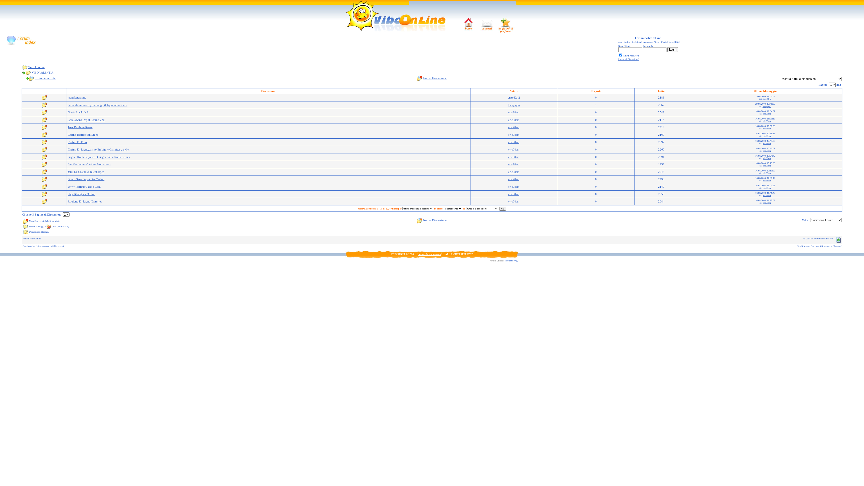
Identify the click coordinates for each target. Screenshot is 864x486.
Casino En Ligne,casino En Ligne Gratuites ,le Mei (99, 149)
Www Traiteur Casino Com (84, 186)
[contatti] (486, 24)
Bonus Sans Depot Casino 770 (86, 120)
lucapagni (514, 105)
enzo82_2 (514, 97)
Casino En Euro (77, 142)
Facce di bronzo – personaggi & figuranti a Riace (97, 105)
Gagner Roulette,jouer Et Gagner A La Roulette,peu (99, 157)
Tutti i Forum (36, 67)
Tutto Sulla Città (45, 78)
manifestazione (77, 97)
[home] (468, 24)
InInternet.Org (511, 260)
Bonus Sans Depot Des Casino (86, 179)
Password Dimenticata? (628, 59)
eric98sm (513, 112)
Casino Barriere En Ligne (83, 134)
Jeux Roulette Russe (80, 127)
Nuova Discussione (435, 78)
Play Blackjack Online (81, 194)
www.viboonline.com (429, 254)
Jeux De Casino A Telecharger (86, 171)
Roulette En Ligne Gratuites (85, 201)
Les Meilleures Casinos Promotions (89, 164)
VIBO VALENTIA (42, 72)
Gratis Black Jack (78, 112)
